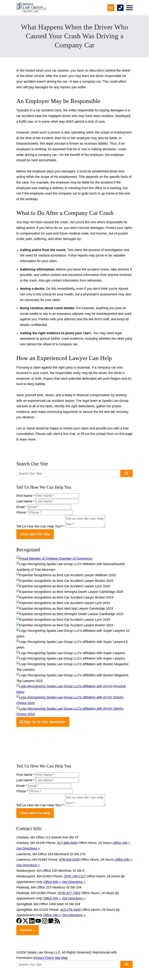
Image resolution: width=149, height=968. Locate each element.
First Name (25, 496)
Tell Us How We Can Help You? (40, 526)
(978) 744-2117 (75, 876)
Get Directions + (28, 848)
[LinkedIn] (32, 922)
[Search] (126, 473)
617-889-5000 (67, 843)
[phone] (120, 8)
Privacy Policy (43, 958)
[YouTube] (38, 922)
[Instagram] (45, 922)
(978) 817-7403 (69, 893)
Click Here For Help (35, 534)
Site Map (61, 958)
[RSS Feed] (57, 922)
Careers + (27, 930)
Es (111, 7)
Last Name (25, 501)
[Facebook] (19, 922)
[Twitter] (26, 922)
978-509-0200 (69, 859)
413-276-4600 (70, 910)
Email (21, 507)
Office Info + (121, 843)
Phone (22, 512)
